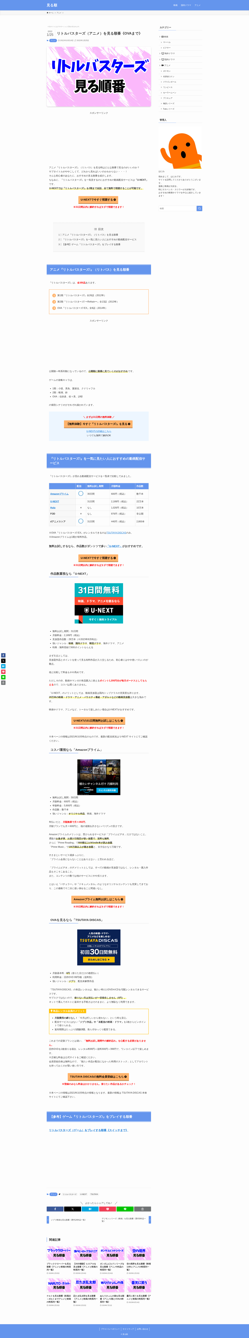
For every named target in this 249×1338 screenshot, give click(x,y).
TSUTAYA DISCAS (116, 533)
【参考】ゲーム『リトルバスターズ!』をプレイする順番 (91, 244)
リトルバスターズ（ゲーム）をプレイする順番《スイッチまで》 (88, 1130)
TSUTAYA (94, 1194)
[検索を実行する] (199, 208)
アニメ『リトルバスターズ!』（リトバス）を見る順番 (90, 235)
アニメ (53, 40)
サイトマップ (128, 1329)
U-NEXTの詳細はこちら (98, 431)
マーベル (167, 42)
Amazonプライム (59, 494)
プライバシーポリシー (110, 1329)
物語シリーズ (168, 104)
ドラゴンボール (169, 82)
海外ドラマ (169, 53)
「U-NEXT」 (114, 546)
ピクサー (167, 48)
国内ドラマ (169, 59)
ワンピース (167, 87)
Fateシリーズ (168, 109)
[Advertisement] (99, 135)
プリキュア (167, 98)
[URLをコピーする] (142, 1209)
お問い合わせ (142, 1329)
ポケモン (167, 71)
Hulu (52, 507)
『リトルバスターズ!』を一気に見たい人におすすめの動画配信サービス (99, 239)
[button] (55, 1209)
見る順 (52, 5)
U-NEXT (54, 501)
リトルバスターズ (70, 1194)
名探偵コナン (168, 77)
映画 (166, 37)
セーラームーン (169, 93)
